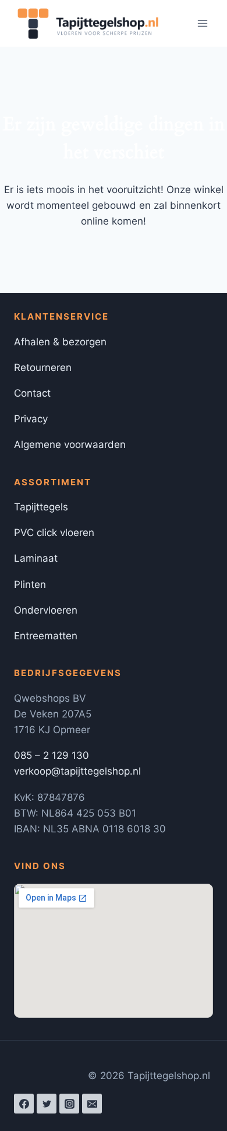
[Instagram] (69, 1104)
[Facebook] (24, 1104)
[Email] (92, 1104)
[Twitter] (46, 1104)
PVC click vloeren (54, 532)
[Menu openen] (202, 23)
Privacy (31, 419)
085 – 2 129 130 (51, 755)
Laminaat (36, 558)
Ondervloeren (45, 610)
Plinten (30, 584)
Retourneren (43, 367)
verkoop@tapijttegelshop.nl (77, 771)
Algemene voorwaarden (70, 444)
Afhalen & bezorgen (60, 342)
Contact (32, 393)
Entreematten (45, 636)
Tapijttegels (41, 507)
